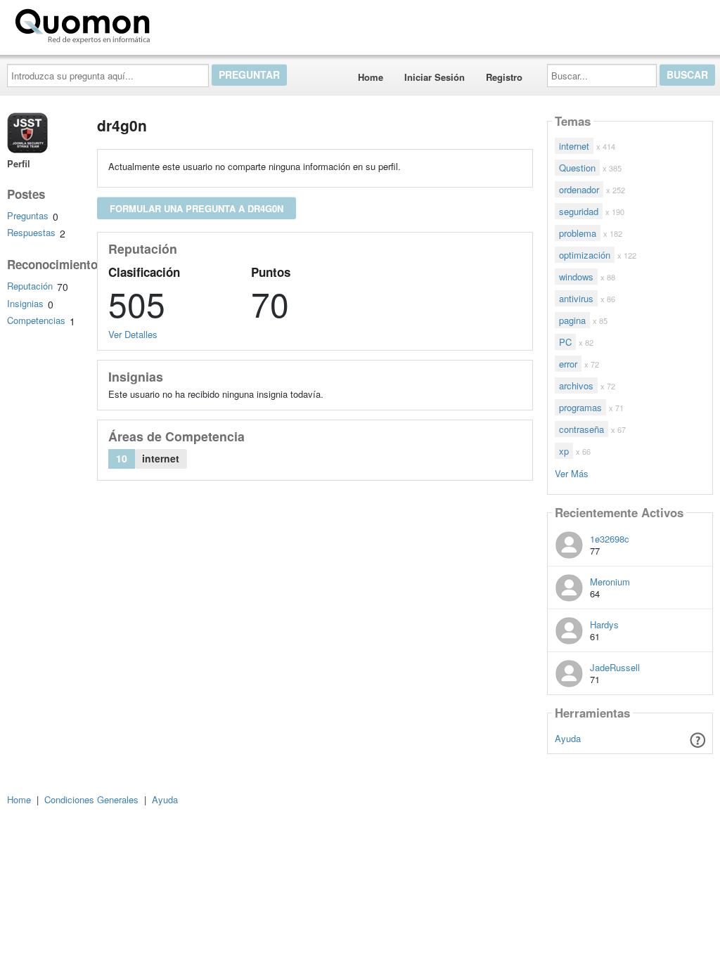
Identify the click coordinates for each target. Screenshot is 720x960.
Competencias (36, 320)
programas (580, 407)
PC (565, 342)
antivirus (576, 298)
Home (370, 77)
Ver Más (572, 473)
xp (564, 451)
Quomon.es (200, 23)
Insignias (25, 303)
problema (577, 233)
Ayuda (568, 738)
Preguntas (28, 215)
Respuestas (31, 232)
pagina (572, 320)
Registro (504, 77)
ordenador (579, 189)
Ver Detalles (133, 334)
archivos (576, 385)
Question (577, 167)
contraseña (581, 429)
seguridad (578, 211)
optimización (584, 254)
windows (576, 276)
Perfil (18, 163)
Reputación (30, 285)
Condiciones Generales (91, 799)
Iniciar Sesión (434, 77)
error (568, 363)
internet (574, 146)
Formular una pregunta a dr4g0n (196, 208)
